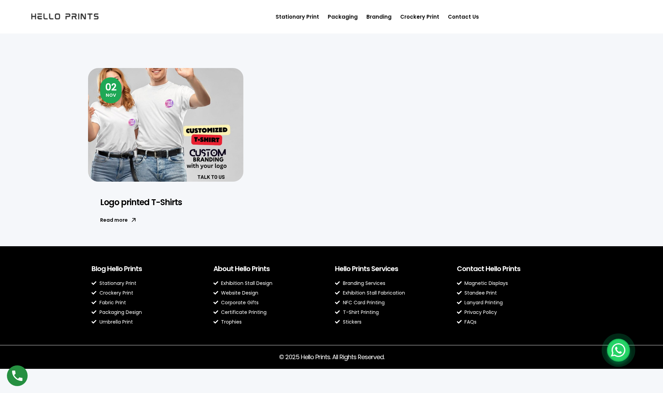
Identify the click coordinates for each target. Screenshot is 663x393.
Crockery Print (419, 16)
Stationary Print (297, 16)
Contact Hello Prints (488, 269)
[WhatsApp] (618, 350)
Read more (114, 220)
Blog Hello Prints (117, 269)
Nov (111, 89)
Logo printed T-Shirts (141, 202)
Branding (379, 16)
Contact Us (463, 16)
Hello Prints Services (366, 269)
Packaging (343, 16)
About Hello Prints (241, 269)
